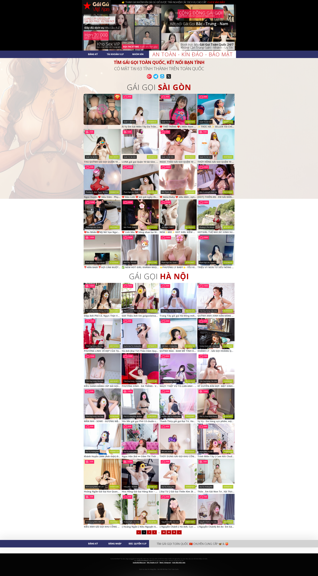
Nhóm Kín (137, 54)
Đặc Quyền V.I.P (137, 543)
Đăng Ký (93, 54)
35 (174, 532)
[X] (169, 79)
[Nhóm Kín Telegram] (162, 79)
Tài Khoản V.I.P (115, 54)
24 (169, 532)
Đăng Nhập (114, 543)
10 (163, 532)
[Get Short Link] (149, 79)
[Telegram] (156, 79)
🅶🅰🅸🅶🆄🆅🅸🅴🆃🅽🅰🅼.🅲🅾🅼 (99, 10)
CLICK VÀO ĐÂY (216, 2)
